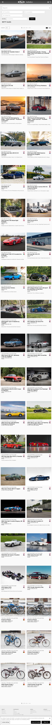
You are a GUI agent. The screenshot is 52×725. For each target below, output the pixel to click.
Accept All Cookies (36, 722)
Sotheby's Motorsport (17, 714)
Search (32, 18)
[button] (48, 2)
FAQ (14, 710)
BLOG (31, 713)
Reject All (46, 722)
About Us (3, 710)
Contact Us (4, 713)
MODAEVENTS (16, 713)
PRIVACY (45, 709)
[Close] (49, 718)
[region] (26, 720)
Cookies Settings (47, 710)
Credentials (32, 710)
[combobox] (12, 12)
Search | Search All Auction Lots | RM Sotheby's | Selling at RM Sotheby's (25, 2)
